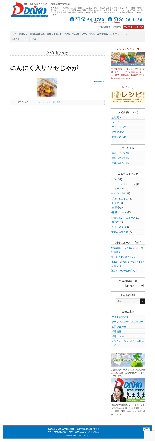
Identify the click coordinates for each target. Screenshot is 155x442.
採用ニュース (119, 212)
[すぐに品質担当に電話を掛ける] (125, 19)
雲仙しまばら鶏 (37, 33)
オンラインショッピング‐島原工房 (128, 343)
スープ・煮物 (54, 102)
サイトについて (120, 317)
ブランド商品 (88, 33)
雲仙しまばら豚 (54, 33)
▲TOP (146, 429)
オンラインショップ (133, 27)
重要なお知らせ (119, 232)
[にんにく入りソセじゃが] (53, 87)
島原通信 (117, 207)
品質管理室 (102, 33)
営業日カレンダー (19, 39)
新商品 (115, 222)
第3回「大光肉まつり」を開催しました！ (127, 263)
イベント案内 (119, 193)
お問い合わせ (103, 27)
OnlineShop (93, 432)
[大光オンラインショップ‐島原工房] (128, 59)
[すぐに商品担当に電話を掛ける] (87, 19)
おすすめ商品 (119, 226)
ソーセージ (43, 102)
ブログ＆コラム (119, 198)
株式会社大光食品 (60, 4)
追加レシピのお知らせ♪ (124, 257)
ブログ (124, 33)
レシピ (34, 39)
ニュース (114, 33)
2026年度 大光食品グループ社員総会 (127, 250)
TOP (13, 33)
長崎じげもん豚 (71, 33)
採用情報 (117, 27)
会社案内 (23, 33)
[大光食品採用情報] (128, 390)
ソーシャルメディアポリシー (127, 321)
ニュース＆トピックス (123, 184)
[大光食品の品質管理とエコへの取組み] (128, 360)
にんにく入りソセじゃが (44, 67)
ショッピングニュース (123, 217)
